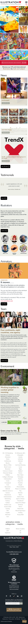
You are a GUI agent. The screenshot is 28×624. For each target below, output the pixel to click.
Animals (8, 455)
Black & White (7, 465)
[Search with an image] (25, 63)
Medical (20, 471)
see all (3, 198)
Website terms (22, 617)
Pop (20, 491)
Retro (20, 494)
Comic (7, 481)
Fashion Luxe (7, 504)
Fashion (8, 502)
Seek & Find (20, 496)
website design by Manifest (6, 621)
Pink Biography (5, 100)
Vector (20, 506)
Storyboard (20, 500)
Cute (7, 485)
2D (20, 530)
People (20, 485)
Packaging (20, 477)
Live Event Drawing (20, 465)
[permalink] (26, 104)
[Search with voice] (23, 63)
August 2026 (14, 609)
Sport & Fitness (20, 498)
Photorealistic (20, 487)
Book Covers (7, 467)
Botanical (7, 469)
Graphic (8, 512)
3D (20, 532)
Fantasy (8, 500)
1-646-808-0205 (14, 554)
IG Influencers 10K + (20, 453)
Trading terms (5, 619)
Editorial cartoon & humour (8, 492)
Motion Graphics (20, 529)
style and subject (19, 69)
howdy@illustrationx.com (14, 552)
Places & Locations (20, 489)
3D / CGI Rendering (8, 453)
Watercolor (20, 508)
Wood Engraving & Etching (20, 511)
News (4, 75)
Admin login (23, 619)
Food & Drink (7, 506)
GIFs (7, 510)
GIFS (7, 530)
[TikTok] (14, 596)
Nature (20, 473)
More (25, 422)
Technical (20, 504)
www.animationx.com (7, 301)
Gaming (8, 508)
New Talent (20, 475)
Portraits (20, 493)
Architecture (7, 461)
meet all (3, 230)
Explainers (7, 532)
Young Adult (20, 514)
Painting (20, 479)
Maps (20, 469)
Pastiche (20, 483)
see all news (4, 166)
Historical (7, 514)
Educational (8, 494)
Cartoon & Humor (7, 471)
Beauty (8, 463)
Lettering (20, 459)
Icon (8, 516)
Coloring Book (7, 479)
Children (7, 475)
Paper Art (20, 481)
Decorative (8, 487)
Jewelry (20, 457)
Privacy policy (11, 619)
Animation (7, 457)
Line (20, 463)
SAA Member (17, 619)
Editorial (8, 489)
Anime (7, 459)
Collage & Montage (8, 477)
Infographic (20, 455)
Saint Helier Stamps (7, 129)
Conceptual (8, 483)
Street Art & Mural (20, 502)
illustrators (7, 69)
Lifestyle (20, 461)
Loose (20, 467)
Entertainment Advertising (7, 497)
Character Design (7, 473)
